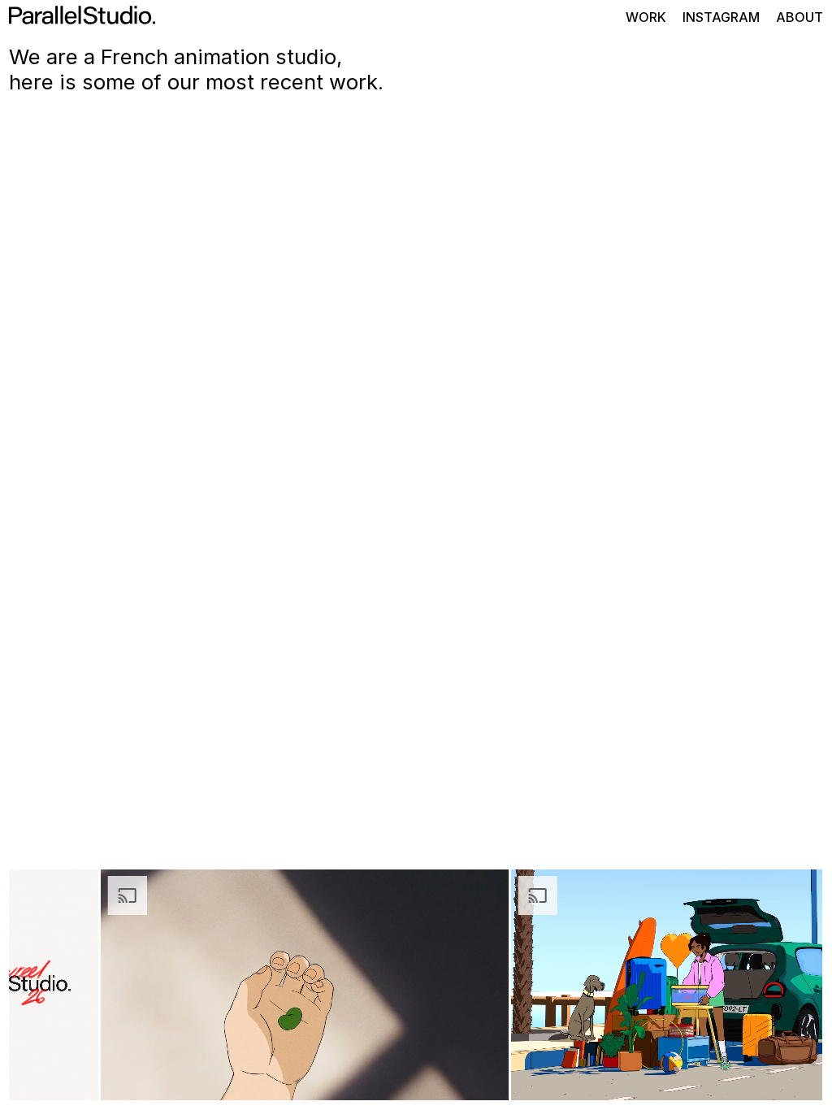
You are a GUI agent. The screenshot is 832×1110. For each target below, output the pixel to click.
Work (646, 17)
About (799, 17)
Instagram (721, 17)
